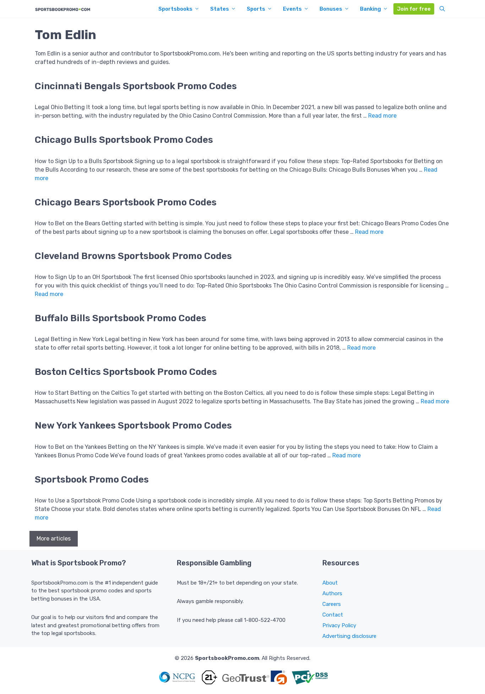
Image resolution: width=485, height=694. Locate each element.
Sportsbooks (175, 9)
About (330, 583)
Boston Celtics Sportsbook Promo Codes (126, 371)
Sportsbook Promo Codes (92, 479)
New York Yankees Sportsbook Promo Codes (133, 425)
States (219, 9)
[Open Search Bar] (442, 9)
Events (292, 9)
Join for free (414, 9)
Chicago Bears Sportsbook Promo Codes (126, 202)
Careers (331, 604)
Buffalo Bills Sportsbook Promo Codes (120, 318)
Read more (382, 115)
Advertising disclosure (349, 636)
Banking (370, 9)
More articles (54, 538)
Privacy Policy (339, 625)
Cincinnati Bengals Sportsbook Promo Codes (136, 86)
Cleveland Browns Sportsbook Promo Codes (133, 256)
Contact (332, 615)
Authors (332, 593)
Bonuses (331, 9)
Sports (256, 9)
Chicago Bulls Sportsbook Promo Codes (124, 139)
